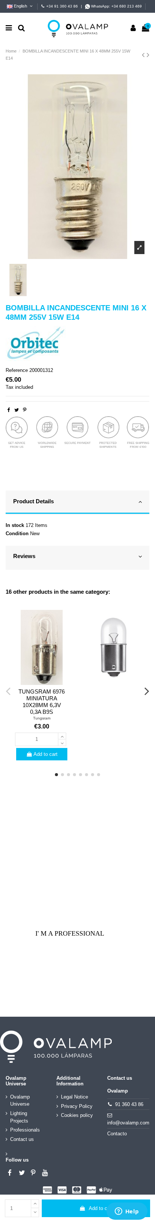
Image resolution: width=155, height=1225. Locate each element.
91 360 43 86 (129, 1104)
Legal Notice (74, 1097)
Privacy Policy (77, 1106)
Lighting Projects (19, 1117)
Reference (17, 370)
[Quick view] (42, 682)
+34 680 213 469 (126, 6)
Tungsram (41, 718)
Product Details (33, 501)
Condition (17, 533)
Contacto (117, 1133)
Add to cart (101, 1208)
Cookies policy (77, 1115)
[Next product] (148, 55)
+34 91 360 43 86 (62, 6)
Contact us (22, 1139)
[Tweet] (16, 410)
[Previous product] (144, 55)
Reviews (24, 556)
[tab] (77, 503)
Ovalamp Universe (20, 1100)
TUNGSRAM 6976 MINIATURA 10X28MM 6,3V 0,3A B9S (41, 701)
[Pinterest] (24, 410)
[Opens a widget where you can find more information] (126, 1211)
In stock (15, 525)
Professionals (25, 1130)
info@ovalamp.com (128, 1123)
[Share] (8, 410)
